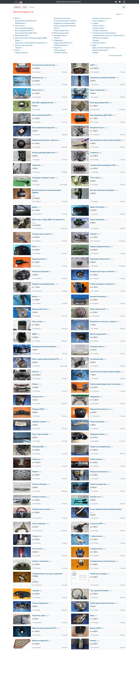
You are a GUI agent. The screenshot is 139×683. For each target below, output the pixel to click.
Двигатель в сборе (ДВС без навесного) (30, 43)
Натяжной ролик (96, 359)
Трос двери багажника (99, 591)
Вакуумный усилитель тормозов (45, 140)
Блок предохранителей (24, 28)
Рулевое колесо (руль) (101, 18)
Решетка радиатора (98, 484)
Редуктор (57, 48)
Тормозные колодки (100, 38)
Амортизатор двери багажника (102, 78)
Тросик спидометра (40, 603)
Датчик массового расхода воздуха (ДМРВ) (32, 38)
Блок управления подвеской (43, 128)
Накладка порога (60, 35)
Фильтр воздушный (100, 50)
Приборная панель (61, 45)
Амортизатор (20, 23)
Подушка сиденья (39, 422)
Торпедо (95, 40)
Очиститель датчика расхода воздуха (105, 372)
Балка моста (20, 26)
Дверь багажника (97, 207)
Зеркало (18, 48)
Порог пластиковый (40, 434)
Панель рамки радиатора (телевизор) (105, 384)
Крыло (56, 28)
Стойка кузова (98, 26)
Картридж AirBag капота (100, 259)
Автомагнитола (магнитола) (25, 21)
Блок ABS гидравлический (42, 103)
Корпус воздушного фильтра (65, 26)
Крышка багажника (98, 297)
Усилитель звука (98, 43)
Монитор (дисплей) (61, 33)
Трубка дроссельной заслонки (102, 603)
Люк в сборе (37, 322)
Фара (94, 45)
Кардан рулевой (21, 53)
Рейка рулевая (59, 50)
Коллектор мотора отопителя (65, 21)
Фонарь (95, 53)
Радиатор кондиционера (100, 447)
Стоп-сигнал (37, 549)
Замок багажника (97, 220)
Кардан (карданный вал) (99, 247)
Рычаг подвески (98, 21)
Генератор (94, 153)
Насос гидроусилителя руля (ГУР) (45, 359)
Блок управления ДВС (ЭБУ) (26, 33)
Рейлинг (35, 472)
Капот (17, 50)
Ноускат (57, 38)
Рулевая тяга (95, 497)
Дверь (18, 40)
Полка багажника (97, 422)
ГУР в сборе (95, 178)
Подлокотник (37, 397)
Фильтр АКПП (95, 628)
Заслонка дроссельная (24, 45)
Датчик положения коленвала (102, 190)
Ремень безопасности (99, 472)
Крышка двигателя (39, 309)
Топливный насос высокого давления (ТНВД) (110, 35)
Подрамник (58, 40)
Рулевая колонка (60, 53)
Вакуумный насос (22, 35)
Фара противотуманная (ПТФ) (103, 48)
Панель (35, 384)
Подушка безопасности (63, 43)
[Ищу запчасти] (115, 1)
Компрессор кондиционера (64, 23)
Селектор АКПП (96, 524)
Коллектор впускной (62, 18)
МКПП (34, 334)
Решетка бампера (39, 484)
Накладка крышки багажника (44, 347)
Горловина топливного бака (43, 178)
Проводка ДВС (38, 447)
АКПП (17, 18)
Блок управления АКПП (24, 31)
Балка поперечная (97, 90)
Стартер (95, 23)
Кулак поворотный (61, 31)
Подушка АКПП (38, 409)
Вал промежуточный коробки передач (105, 140)
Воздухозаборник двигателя (43, 153)
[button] (124, 2)
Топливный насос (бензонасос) (104, 33)
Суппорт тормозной (100, 31)
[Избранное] (119, 2)
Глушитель (36, 165)
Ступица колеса (98, 28)
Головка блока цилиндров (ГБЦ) (103, 165)
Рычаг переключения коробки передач (106, 509)
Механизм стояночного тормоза (103, 322)
